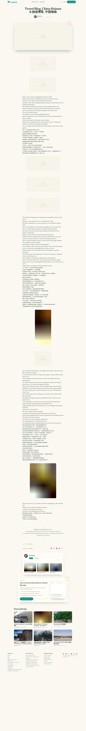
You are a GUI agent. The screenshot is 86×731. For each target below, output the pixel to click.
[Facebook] (51, 548)
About (9, 655)
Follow (31, 558)
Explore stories (35, 1)
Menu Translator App (30, 655)
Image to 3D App (29, 666)
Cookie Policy (47, 658)
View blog (36, 558)
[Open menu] (51, 17)
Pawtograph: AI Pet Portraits (32, 659)
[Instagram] (74, 653)
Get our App (10, 663)
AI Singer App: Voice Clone (31, 662)
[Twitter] (54, 548)
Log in (64, 1)
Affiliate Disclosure (48, 659)
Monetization (10, 665)
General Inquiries (47, 663)
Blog (9, 658)
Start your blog (71, 1)
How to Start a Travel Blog (13, 662)
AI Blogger (10, 668)
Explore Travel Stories (12, 659)
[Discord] (76, 653)
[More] (77, 2)
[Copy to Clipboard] (62, 548)
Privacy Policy (47, 656)
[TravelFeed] (12, 2)
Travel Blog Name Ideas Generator (15, 669)
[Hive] (63, 653)
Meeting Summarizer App (31, 663)
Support (45, 661)
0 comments (30, 548)
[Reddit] (59, 548)
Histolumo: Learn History (31, 661)
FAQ (9, 656)
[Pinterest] (56, 548)
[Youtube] (71, 653)
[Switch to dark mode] (61, 2)
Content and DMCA (48, 662)
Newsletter (10, 661)
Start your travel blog (25, 598)
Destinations (42, 1)
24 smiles (25, 548)
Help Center (10, 666)
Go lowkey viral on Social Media (32, 665)
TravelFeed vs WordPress (13, 670)
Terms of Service (47, 655)
